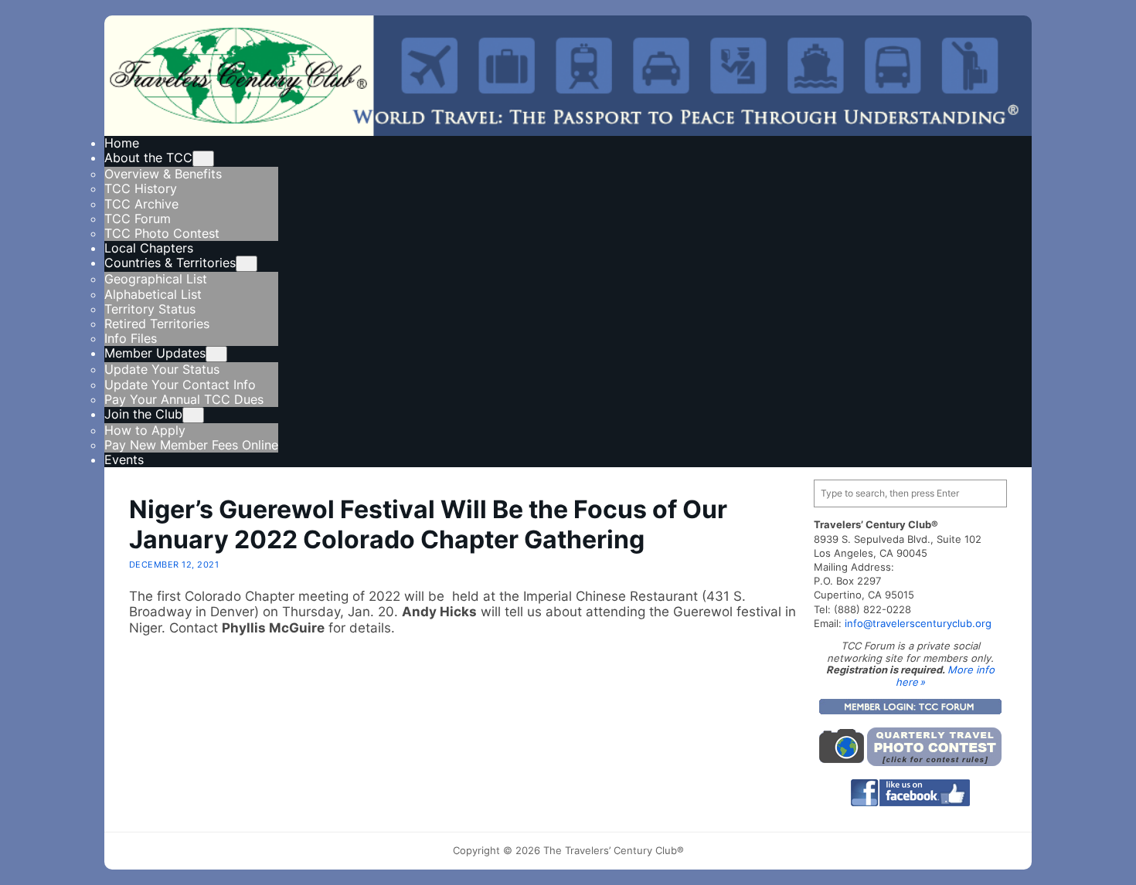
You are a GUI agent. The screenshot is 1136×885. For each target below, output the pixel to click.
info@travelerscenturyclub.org (918, 623)
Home (121, 143)
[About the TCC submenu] (203, 159)
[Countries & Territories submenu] (246, 264)
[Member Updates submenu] (216, 354)
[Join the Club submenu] (193, 415)
